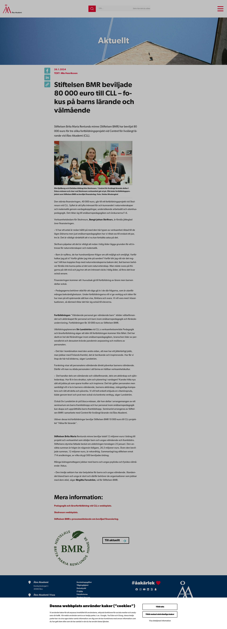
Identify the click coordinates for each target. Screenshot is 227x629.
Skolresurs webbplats (66, 512)
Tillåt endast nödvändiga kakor (160, 614)
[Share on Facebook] (47, 71)
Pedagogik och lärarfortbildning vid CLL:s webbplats (82, 506)
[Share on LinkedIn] (47, 77)
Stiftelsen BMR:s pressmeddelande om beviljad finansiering (86, 519)
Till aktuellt (112, 540)
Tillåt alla (160, 607)
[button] (47, 84)
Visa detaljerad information (160, 621)
